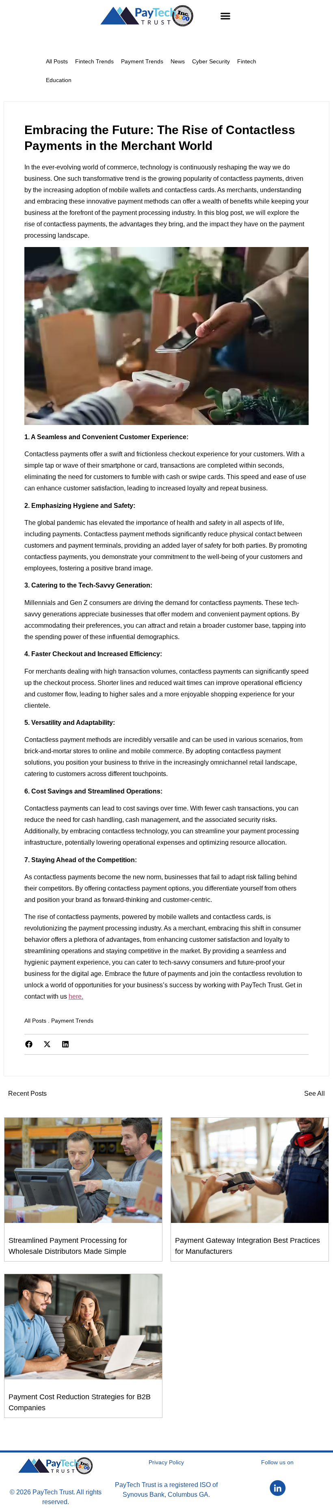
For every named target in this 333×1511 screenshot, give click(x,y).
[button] (226, 16)
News (178, 61)
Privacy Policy (166, 1462)
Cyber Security (211, 61)
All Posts (57, 61)
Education (58, 80)
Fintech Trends (94, 61)
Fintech (246, 61)
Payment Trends (142, 61)
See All (314, 1093)
